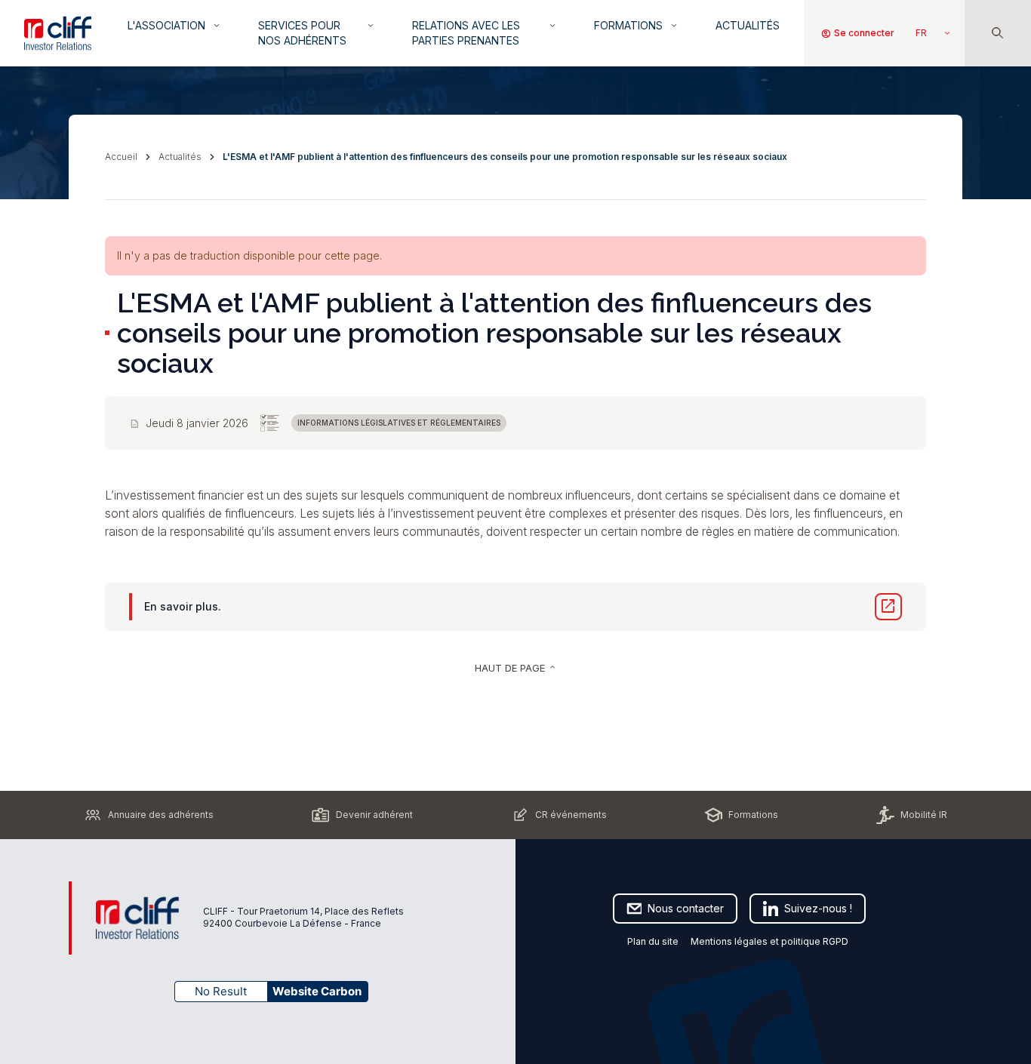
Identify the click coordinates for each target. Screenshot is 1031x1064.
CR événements (571, 814)
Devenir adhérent (374, 814)
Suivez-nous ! (818, 908)
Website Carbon (317, 991)
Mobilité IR (923, 814)
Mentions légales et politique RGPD (771, 941)
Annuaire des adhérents (161, 814)
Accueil (121, 156)
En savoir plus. (182, 606)
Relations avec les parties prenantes (485, 33)
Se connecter (857, 33)
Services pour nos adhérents (317, 33)
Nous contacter (686, 908)
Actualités (748, 25)
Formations (636, 25)
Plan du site (653, 941)
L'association (175, 25)
